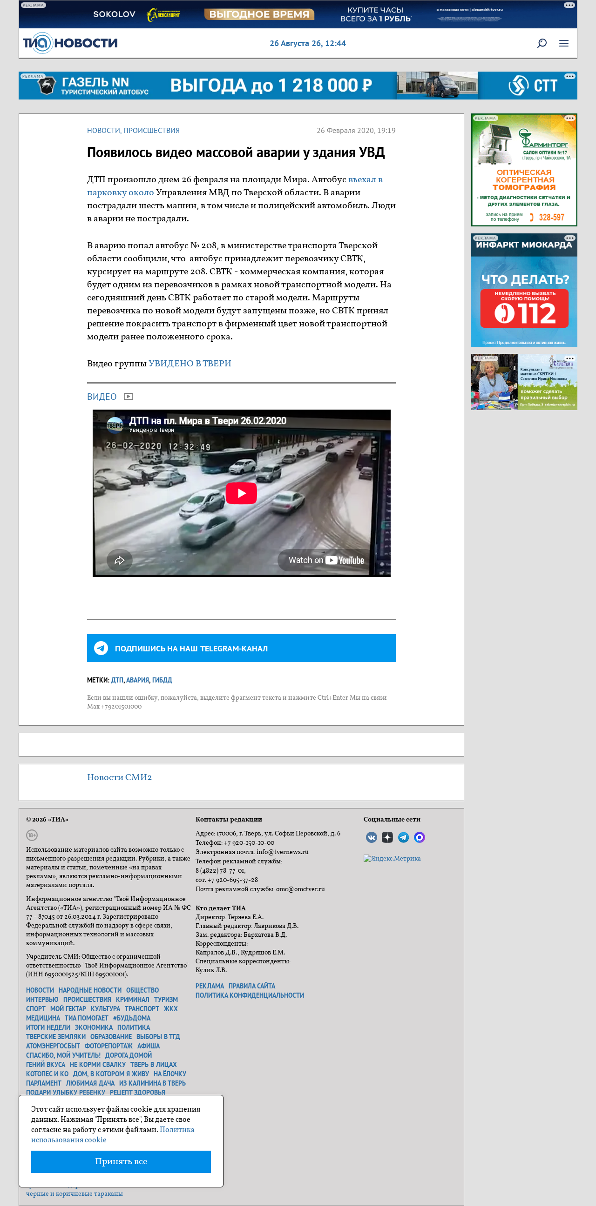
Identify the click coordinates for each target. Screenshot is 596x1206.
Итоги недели (48, 1027)
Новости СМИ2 (119, 777)
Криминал (132, 999)
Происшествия (151, 130)
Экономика (94, 1027)
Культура (105, 1009)
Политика (133, 1027)
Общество (142, 990)
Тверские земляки (56, 1037)
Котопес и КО (47, 1074)
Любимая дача (90, 1083)
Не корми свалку (98, 1064)
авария (137, 680)
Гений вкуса (45, 1064)
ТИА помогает (86, 1018)
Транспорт (142, 1009)
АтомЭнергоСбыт (53, 1046)
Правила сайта (252, 986)
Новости (103, 130)
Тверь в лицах (153, 1064)
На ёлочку (170, 1074)
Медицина (43, 1018)
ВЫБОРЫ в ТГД (158, 1037)
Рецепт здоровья (137, 1092)
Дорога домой (128, 1055)
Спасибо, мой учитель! (63, 1055)
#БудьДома (131, 1018)
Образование (111, 1037)
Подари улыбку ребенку (65, 1092)
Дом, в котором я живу (111, 1074)
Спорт (36, 1009)
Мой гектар (68, 1009)
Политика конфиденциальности (250, 995)
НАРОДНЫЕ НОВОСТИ (90, 990)
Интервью (42, 999)
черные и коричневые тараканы (74, 1194)
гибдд (162, 680)
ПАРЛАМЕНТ (43, 1083)
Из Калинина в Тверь (152, 1083)
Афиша (148, 1046)
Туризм (166, 999)
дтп (117, 680)
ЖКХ (171, 1009)
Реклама (210, 986)
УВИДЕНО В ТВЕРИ (191, 364)
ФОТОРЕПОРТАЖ (109, 1046)
